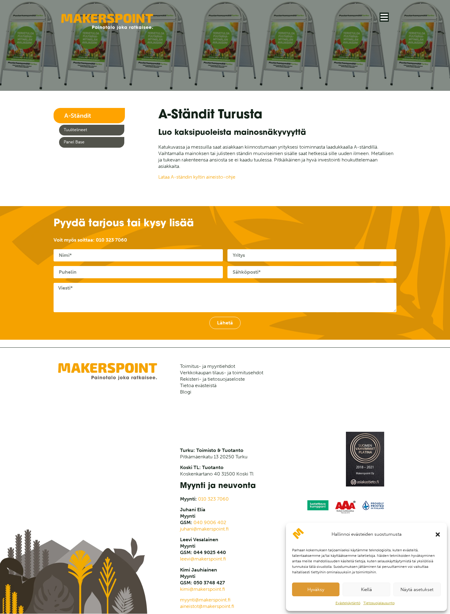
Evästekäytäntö (348, 603)
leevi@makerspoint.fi (203, 559)
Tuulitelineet (75, 129)
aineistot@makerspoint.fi (207, 606)
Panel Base (74, 142)
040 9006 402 (209, 522)
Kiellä (366, 589)
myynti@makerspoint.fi (205, 600)
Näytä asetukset (416, 589)
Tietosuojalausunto (379, 603)
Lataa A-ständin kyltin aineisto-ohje (196, 177)
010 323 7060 (111, 240)
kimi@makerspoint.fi (202, 589)
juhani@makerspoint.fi (204, 529)
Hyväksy (315, 589)
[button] (438, 534)
